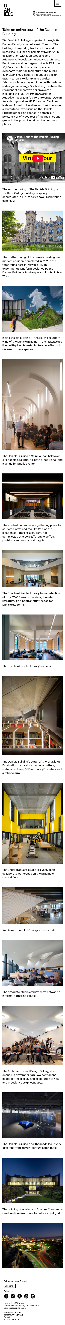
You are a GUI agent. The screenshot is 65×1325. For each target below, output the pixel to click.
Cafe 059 (22, 533)
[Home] (8, 10)
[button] (57, 3)
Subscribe (10, 1286)
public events (26, 464)
